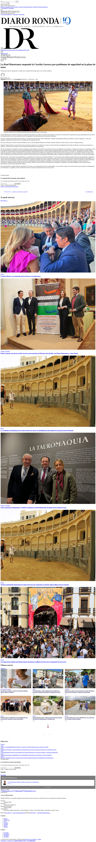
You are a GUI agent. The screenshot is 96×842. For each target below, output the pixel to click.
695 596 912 (9, 812)
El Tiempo (39, 7)
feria (2, 186)
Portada (2, 7)
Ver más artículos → (48, 787)
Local (5, 821)
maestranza (9, 186)
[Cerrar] (8, 4)
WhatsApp (4, 11)
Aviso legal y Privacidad (30, 839)
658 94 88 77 (33, 812)
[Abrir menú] (2, 48)
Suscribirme (17, 183)
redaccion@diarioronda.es (19, 812)
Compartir (18, 57)
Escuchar (23, 57)
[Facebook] (9, 55)
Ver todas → (4, 668)
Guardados (4, 8)
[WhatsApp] (4, 55)
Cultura (5, 825)
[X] (7, 55)
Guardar (15, 11)
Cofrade (34, 7)
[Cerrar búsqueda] (17, 2)
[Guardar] (2, 55)
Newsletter (11, 8)
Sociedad (6, 824)
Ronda (12, 7)
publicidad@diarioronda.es (43, 812)
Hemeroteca (45, 7)
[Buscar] (2, 52)
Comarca (16, 7)
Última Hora (7, 820)
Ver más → (92, 722)
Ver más (2, 744)
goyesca (5, 186)
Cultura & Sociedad (23, 7)
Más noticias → (4, 200)
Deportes (30, 7)
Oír (18, 11)
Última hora (7, 7)
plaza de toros (15, 186)
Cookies (39, 839)
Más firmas (3, 775)
